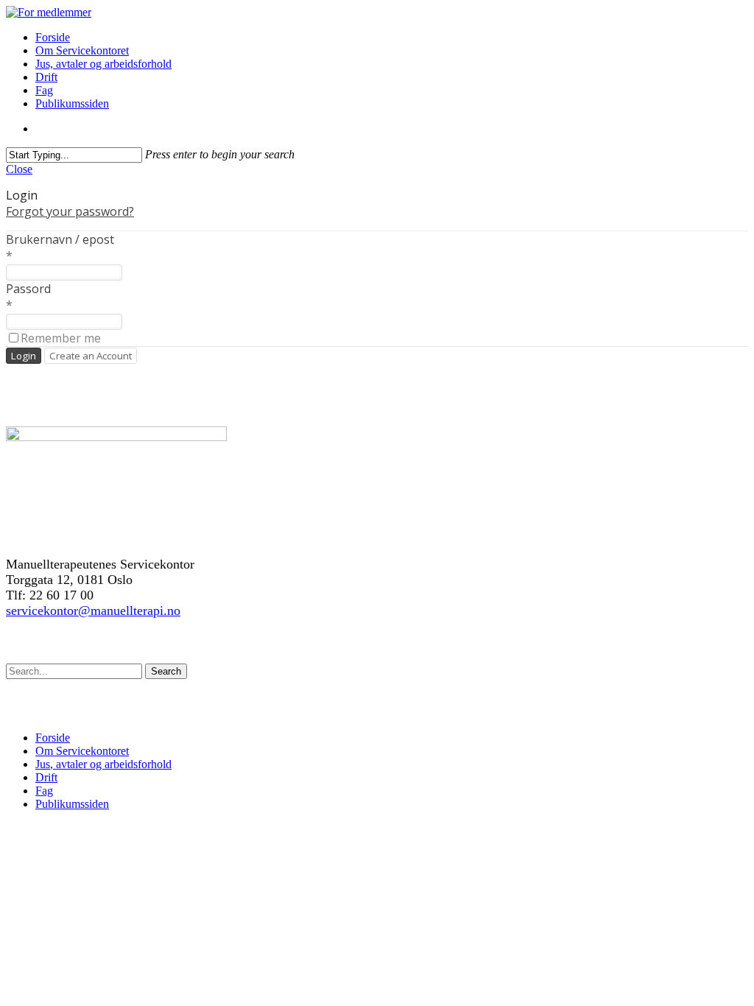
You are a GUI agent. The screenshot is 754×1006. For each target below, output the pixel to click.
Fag (44, 90)
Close (19, 169)
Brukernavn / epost (60, 239)
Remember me (61, 338)
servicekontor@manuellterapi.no (93, 610)
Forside (52, 37)
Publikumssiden (72, 103)
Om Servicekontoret (82, 50)
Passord (28, 289)
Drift (46, 77)
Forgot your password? (70, 211)
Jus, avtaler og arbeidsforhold (103, 63)
